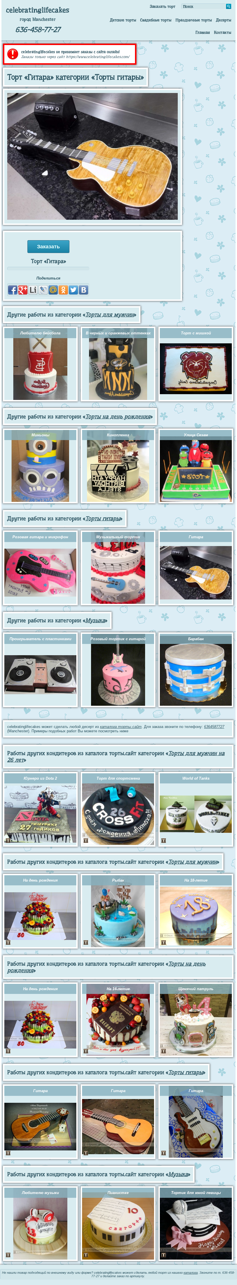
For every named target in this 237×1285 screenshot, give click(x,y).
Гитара (196, 537)
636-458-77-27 (37, 29)
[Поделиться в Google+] (22, 290)
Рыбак (118, 880)
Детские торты (123, 20)
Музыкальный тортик (118, 537)
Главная (202, 32)
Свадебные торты (155, 20)
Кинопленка (118, 435)
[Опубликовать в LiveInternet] (33, 290)
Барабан (196, 639)
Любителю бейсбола (40, 333)
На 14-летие (118, 989)
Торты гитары (102, 518)
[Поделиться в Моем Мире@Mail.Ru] (53, 290)
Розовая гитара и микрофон (40, 537)
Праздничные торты (193, 20)
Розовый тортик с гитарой (118, 639)
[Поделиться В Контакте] (83, 290)
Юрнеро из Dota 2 (40, 778)
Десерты (223, 20)
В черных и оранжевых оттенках (118, 333)
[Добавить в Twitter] (73, 290)
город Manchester (38, 19)
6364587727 (214, 727)
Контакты (222, 32)
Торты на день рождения (117, 416)
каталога (191, 1272)
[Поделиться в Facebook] (12, 290)
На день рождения (40, 880)
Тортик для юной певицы (196, 1193)
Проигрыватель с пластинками (40, 639)
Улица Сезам (196, 435)
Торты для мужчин (109, 314)
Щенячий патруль (196, 989)
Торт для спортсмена (118, 778)
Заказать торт (162, 6)
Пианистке (118, 1193)
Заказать (48, 246)
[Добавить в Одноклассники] (63, 290)
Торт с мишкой (196, 333)
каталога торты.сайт (121, 727)
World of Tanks (196, 778)
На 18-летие (196, 880)
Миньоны (40, 435)
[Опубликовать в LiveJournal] (43, 290)
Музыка (95, 620)
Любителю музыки (40, 1193)
